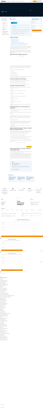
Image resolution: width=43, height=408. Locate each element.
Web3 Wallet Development (4, 337)
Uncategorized (2, 334)
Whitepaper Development (4, 339)
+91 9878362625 (37, 204)
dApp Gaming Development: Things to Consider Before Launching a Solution (5, 32)
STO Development (2, 332)
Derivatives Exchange (3, 304)
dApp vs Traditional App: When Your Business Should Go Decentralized (30, 178)
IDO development (2, 312)
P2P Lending (2, 323)
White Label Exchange (3, 338)
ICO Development (2, 310)
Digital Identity (2, 305)
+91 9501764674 (35, 203)
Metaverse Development (3, 318)
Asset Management (3, 283)
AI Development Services (3, 281)
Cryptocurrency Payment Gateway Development (7, 295)
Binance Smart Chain (3, 285)
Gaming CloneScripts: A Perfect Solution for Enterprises (4, 29)
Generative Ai (2, 308)
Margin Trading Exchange (4, 315)
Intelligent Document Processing (5, 313)
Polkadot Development (3, 324)
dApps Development (3, 299)
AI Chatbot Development (3, 280)
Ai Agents (1, 279)
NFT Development (2, 319)
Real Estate (1, 327)
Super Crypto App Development (5, 333)
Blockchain (8, 1)
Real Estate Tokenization (3, 328)
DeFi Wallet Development (3, 303)
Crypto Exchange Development (4, 294)
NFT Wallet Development (3, 320)
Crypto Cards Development (4, 293)
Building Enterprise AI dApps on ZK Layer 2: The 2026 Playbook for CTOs (12, 178)
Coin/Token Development (4, 289)
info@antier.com (3, 204)
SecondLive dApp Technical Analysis (5, 25)
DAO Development (2, 298)
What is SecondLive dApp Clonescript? (5, 23)
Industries (19, 1)
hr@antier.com (3, 203)
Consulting (13, 1)
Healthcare (1, 309)
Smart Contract (2, 329)
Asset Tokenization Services (4, 284)
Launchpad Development (3, 314)
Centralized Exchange (3, 288)
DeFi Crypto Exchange (3, 300)
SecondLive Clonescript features (14, 41)
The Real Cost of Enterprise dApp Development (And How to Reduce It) (21, 178)
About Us (23, 1)
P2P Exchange (2, 322)
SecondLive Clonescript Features (4, 27)
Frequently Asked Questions (5, 20)
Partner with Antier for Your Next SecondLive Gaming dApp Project (5, 34)
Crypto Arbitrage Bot (3, 290)
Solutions (16, 1)
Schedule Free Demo (29, 146)
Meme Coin (1, 317)
